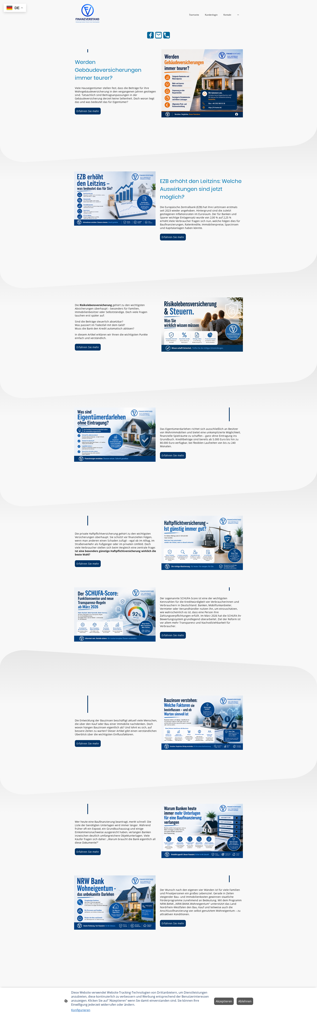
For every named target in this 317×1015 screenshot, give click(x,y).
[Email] (158, 35)
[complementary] (15, 8)
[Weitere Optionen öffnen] (238, 15)
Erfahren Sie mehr (87, 111)
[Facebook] (150, 35)
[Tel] (166, 35)
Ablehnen (245, 1001)
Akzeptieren (224, 1001)
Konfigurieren (80, 1010)
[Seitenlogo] (87, 14)
